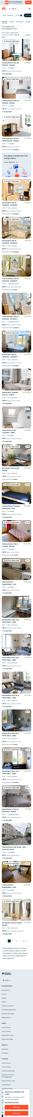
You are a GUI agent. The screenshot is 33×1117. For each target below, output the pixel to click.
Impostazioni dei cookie (12, 1102)
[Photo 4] (17, 59)
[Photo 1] (14, 59)
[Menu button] (29, 8)
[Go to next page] (27, 941)
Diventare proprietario (8, 1071)
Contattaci (5, 1053)
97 (24, 941)
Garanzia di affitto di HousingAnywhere (8, 1076)
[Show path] (18, 26)
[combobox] (18, 9)
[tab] (4, 22)
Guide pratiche (6, 1084)
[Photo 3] (16, 59)
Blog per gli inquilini (7, 1039)
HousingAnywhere (9, 26)
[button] (8, 15)
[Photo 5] (18, 59)
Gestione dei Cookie (8, 1013)
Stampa (4, 998)
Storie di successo (7, 1088)
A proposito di (6, 990)
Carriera (4, 994)
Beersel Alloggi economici (9, 28)
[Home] (4, 9)
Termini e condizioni (7, 1006)
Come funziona (6, 1027)
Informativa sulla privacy (9, 1009)
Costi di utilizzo (6, 1031)
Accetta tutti (16, 1113)
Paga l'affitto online (7, 1035)
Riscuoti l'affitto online (8, 1081)
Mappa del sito (6, 1017)
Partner (4, 1002)
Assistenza (5, 1049)
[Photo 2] (15, 59)
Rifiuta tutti (16, 1107)
